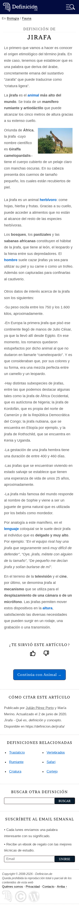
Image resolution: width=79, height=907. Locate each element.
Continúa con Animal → (39, 674)
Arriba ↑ (62, 886)
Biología (13, 18)
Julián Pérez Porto (40, 708)
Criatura (15, 771)
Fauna (26, 18)
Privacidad (33, 886)
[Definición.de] (20, 7)
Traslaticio (17, 752)
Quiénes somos (12, 886)
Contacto (48, 886)
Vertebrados (56, 752)
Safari (51, 762)
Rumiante (16, 762)
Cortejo (52, 771)
